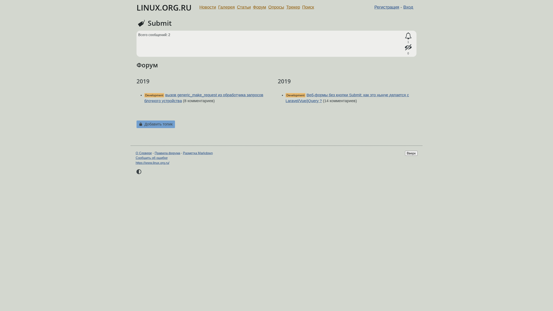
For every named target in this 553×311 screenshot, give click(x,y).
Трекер (293, 7)
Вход (408, 7)
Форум (259, 7)
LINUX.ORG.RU (164, 7)
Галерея (226, 7)
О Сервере (144, 153)
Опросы (276, 7)
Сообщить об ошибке (152, 158)
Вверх (411, 153)
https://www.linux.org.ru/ (152, 163)
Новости (207, 7)
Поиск (308, 7)
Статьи (244, 7)
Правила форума (167, 153)
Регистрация (386, 7)
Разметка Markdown (198, 153)
